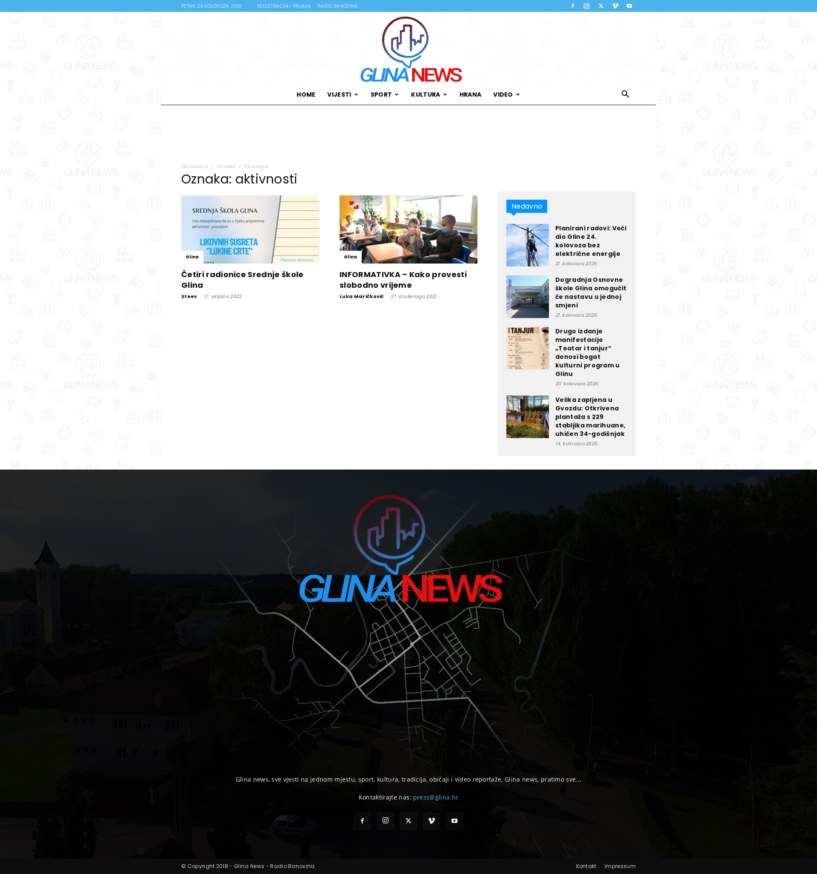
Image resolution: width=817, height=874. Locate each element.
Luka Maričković (362, 296)
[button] (625, 95)
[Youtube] (629, 6)
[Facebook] (572, 6)
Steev (189, 296)
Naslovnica (195, 166)
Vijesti (339, 94)
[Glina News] (408, 48)
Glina (192, 257)
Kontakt (586, 866)
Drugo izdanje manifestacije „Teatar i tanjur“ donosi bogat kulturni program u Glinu (587, 352)
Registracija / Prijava (284, 6)
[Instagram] (586, 6)
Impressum (620, 866)
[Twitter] (600, 6)
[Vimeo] (615, 6)
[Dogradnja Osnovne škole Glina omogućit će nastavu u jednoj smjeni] (527, 296)
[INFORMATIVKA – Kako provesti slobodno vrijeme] (408, 229)
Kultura (425, 94)
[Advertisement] (408, 134)
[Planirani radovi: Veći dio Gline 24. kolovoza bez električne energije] (527, 245)
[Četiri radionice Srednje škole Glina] (250, 229)
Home (306, 94)
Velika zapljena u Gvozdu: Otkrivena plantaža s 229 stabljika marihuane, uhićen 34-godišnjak (590, 416)
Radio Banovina (337, 6)
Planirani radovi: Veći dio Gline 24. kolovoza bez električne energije (590, 241)
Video (503, 94)
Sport (381, 94)
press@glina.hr (435, 797)
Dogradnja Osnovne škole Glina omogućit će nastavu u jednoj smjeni (590, 292)
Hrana (471, 94)
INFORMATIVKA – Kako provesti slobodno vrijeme (403, 279)
